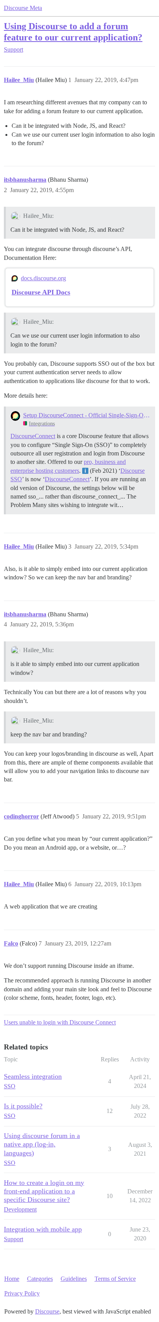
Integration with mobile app (43, 1229)
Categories (40, 1278)
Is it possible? (23, 1106)
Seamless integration (33, 1076)
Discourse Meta (23, 8)
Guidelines (74, 1278)
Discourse (47, 1311)
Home (11, 1278)
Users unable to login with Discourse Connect (60, 1022)
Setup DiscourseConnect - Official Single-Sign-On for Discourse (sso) (86, 415)
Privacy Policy (22, 1293)
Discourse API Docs (41, 292)
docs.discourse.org (43, 278)
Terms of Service (115, 1278)
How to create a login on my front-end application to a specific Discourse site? (44, 1191)
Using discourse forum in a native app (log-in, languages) (42, 1144)
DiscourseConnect (32, 436)
